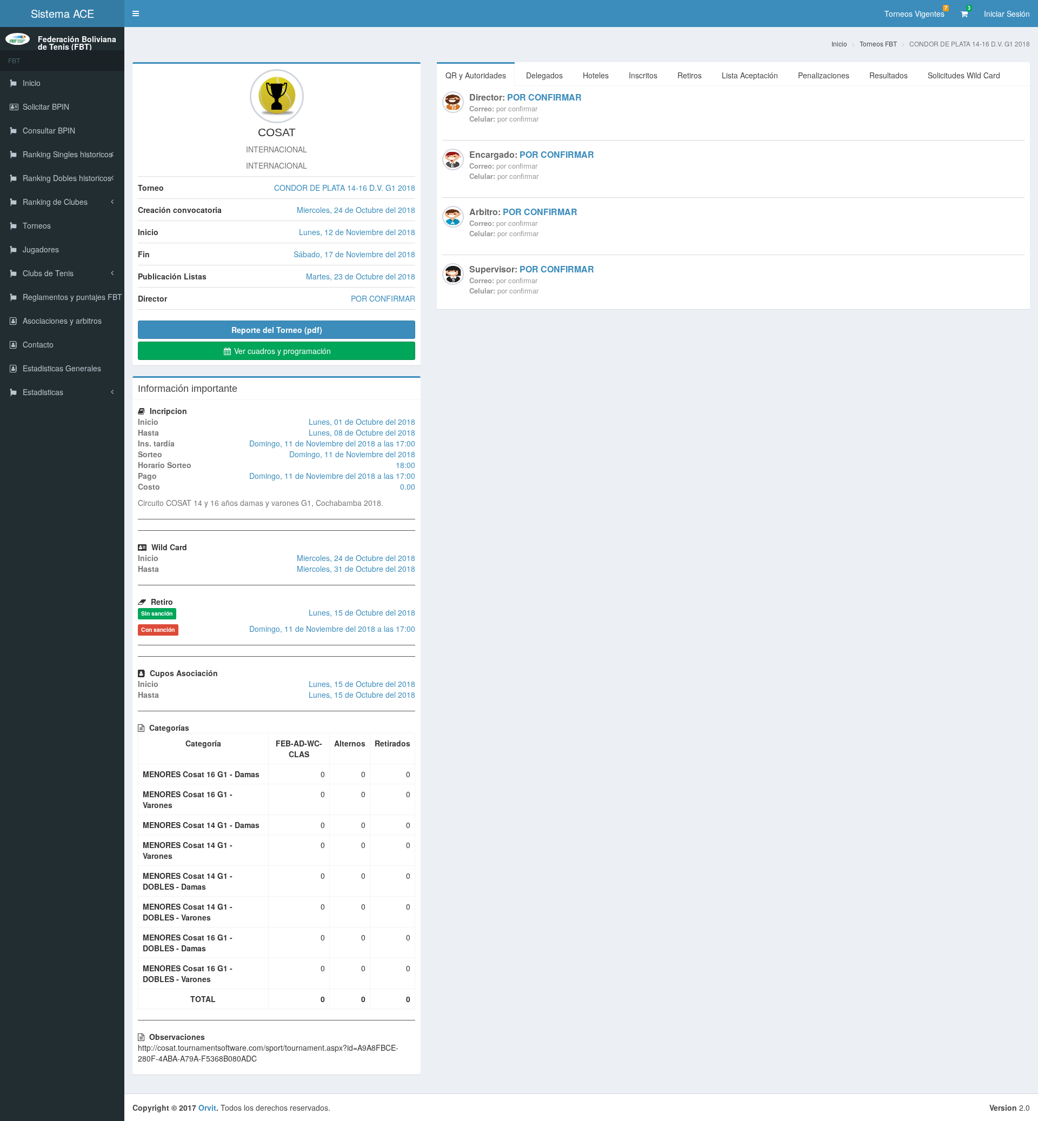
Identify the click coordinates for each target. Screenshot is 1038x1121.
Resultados (888, 75)
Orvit (207, 1107)
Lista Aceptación (750, 75)
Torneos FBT (878, 43)
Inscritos (643, 75)
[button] (135, 13)
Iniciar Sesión (1007, 13)
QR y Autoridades (475, 75)
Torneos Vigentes (915, 11)
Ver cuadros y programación (281, 350)
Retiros (689, 75)
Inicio (839, 43)
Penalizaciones (823, 75)
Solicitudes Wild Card (964, 75)
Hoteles (596, 75)
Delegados (544, 75)
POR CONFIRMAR (544, 97)
